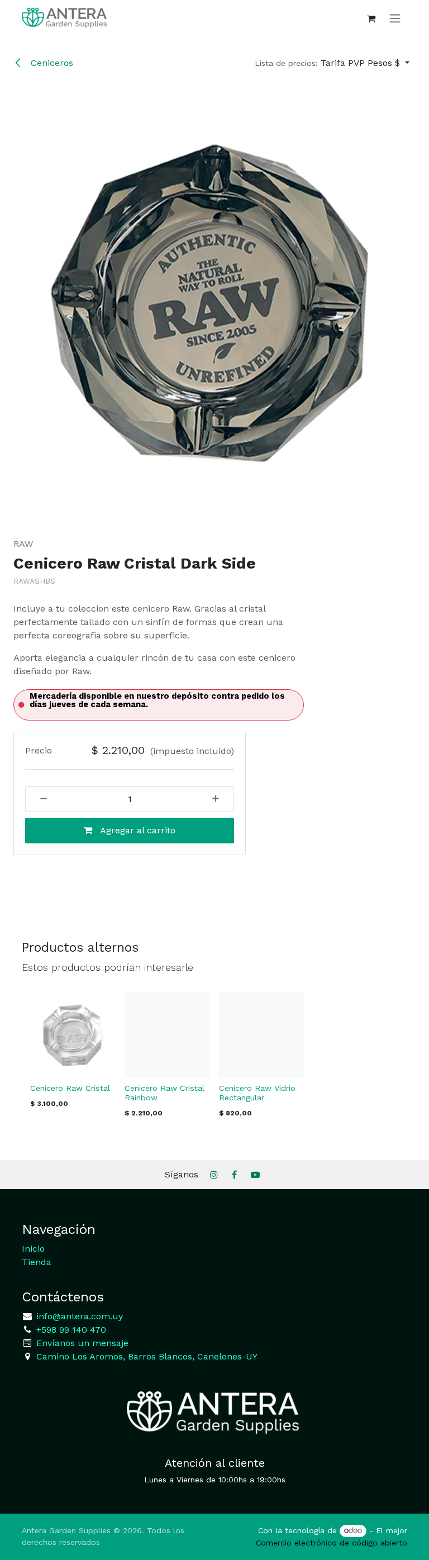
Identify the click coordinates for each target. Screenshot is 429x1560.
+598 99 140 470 (70, 1329)
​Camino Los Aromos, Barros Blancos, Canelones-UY (147, 1356)
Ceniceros (50, 63)
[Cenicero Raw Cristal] (73, 1035)
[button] (332, 63)
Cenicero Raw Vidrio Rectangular (257, 1093)
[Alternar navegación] (395, 18)
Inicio (33, 1248)
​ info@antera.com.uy (78, 1316)
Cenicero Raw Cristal (70, 1088)
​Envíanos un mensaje (82, 1343)
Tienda (36, 1262)
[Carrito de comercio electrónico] (371, 18)
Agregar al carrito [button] (136, 830)
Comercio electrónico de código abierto (331, 1542)
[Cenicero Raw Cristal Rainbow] (167, 1035)
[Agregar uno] (219, 799)
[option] (214, 1058)
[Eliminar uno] (40, 799)
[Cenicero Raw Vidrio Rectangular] (261, 1035)
